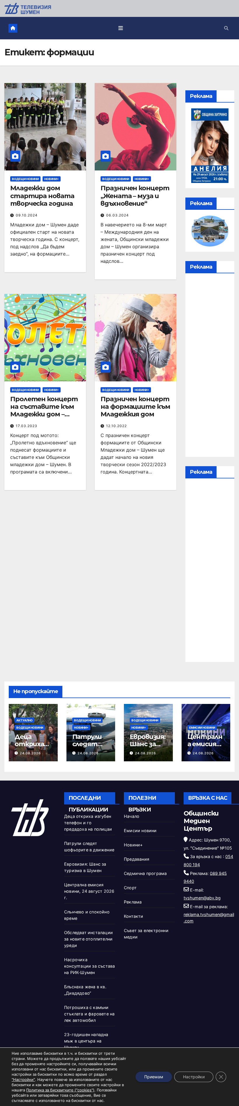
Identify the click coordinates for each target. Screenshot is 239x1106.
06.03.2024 (117, 215)
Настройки (194, 1076)
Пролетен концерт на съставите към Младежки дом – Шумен (44, 410)
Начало (131, 816)
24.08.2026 (30, 753)
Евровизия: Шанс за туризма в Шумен (148, 747)
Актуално (24, 720)
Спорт (130, 887)
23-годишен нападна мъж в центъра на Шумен (86, 1041)
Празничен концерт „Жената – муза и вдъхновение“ (135, 195)
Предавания (136, 859)
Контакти (133, 916)
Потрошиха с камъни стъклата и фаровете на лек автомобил (89, 1014)
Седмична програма (145, 873)
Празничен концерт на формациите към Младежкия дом (135, 406)
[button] (226, 28)
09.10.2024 (27, 215)
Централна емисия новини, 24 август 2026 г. (89, 891)
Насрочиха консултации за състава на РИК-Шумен (89, 966)
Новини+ (51, 179)
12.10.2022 (116, 426)
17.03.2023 (26, 426)
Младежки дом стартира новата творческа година (42, 195)
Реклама (133, 901)
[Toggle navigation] (120, 28)
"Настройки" (23, 1079)
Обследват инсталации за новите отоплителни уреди (88, 939)
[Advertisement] (210, 366)
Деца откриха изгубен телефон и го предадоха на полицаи (88, 823)
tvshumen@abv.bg (202, 897)
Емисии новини (202, 727)
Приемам (153, 1076)
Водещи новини (25, 179)
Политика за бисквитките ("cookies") (60, 1090)
